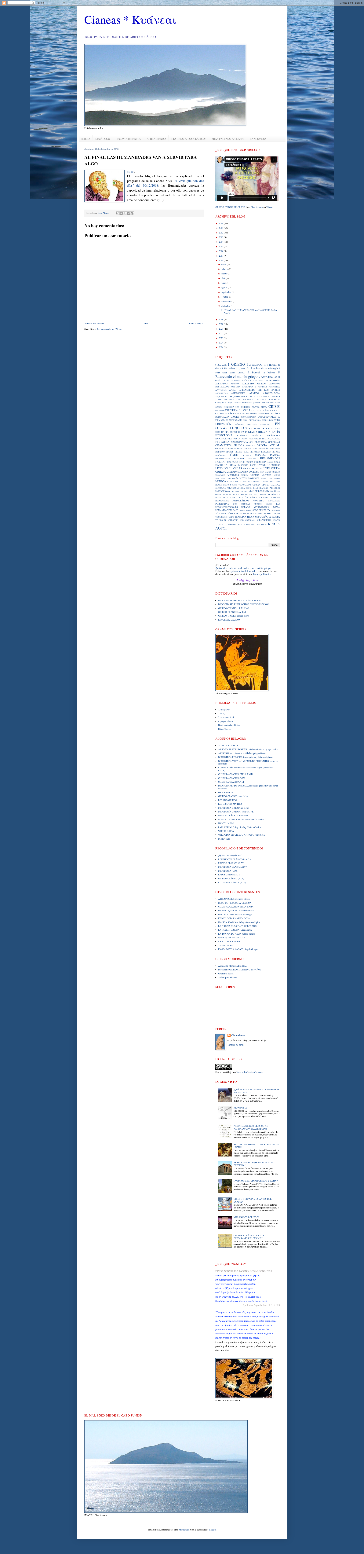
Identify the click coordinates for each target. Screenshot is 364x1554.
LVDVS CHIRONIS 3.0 (229, 874)
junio (224, 282)
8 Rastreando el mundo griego (247, 374)
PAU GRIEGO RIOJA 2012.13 (247, 494)
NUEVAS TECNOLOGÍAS (240, 485)
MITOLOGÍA (233, 478)
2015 (221, 246)
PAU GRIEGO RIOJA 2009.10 (238, 491)
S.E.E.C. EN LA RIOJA (229, 941)
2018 (221, 260)
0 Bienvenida (221, 365)
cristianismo (219, 410)
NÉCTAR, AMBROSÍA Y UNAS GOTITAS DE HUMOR (256, 1145)
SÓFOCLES (233, 513)
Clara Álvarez (257, 206)
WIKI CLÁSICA (226, 830)
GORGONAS (274, 442)
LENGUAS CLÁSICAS (228, 468)
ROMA (276, 506)
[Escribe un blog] (121, 213)
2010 (221, 223)
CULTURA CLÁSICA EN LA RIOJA (235, 773)
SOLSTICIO (244, 513)
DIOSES (235, 416)
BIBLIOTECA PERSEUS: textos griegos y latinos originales (245, 756)
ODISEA (256, 484)
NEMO (226, 485)
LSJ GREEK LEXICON (229, 619)
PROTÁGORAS (274, 501)
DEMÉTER (275, 413)
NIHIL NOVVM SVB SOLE (231, 937)
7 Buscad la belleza (261, 372)
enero (224, 264)
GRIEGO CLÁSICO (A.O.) (231, 878)
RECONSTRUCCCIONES (226, 507)
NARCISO (237, 481)
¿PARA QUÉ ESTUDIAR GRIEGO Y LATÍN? (256, 1180)
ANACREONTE (249, 386)
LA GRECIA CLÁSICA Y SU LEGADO (237, 925)
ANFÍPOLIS (262, 387)
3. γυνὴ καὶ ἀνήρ (226, 717)
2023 (221, 337)
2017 (221, 255)
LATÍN (253, 465)
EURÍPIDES (257, 435)
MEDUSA (254, 475)
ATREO (238, 399)
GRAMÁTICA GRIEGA (229, 445)
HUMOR (220, 462)
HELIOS (238, 452)
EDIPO (277, 420)
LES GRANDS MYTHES (230, 803)
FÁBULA (236, 439)
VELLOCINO (233, 520)
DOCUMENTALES (267, 416)
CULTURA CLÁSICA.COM (231, 777)
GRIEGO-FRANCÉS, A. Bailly (232, 611)
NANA (229, 481)
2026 (221, 347)
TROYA (250, 516)
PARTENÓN (274, 488)
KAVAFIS (219, 465)
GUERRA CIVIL (241, 448)
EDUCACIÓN (223, 424)
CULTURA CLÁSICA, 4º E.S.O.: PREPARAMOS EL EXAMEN (249, 1236)
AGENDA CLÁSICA (228, 745)
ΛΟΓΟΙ (221, 528)
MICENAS (266, 475)
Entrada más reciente (94, 323)
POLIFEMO (264, 497)
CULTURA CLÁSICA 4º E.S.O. (230, 413)
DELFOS (265, 413)
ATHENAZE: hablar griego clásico (234, 898)
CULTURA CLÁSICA (237, 410)
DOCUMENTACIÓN (248, 417)
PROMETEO (258, 500)
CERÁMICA (274, 399)
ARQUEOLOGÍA (271, 392)
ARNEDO (254, 392)
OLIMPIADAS (220, 488)
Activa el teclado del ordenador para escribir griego (243, 568)
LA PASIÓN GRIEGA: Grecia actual (235, 929)
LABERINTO (243, 465)
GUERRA (229, 448)
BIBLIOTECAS (248, 399)
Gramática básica (225, 973)
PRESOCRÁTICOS (240, 500)
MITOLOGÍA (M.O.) (228, 870)
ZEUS (253, 524)
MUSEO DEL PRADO (270, 478)
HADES (229, 451)
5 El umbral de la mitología (262, 368)
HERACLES (255, 452)
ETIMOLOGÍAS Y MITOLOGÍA (234, 918)
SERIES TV (264, 510)
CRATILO (256, 407)
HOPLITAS (252, 458)
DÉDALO (250, 413)
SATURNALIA (245, 510)
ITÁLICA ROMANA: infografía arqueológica (239, 922)
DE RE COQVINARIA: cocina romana (236, 910)
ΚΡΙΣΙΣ (274, 523)
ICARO (235, 462)
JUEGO (277, 462)
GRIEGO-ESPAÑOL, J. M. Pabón (234, 608)
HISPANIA (247, 455)
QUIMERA (258, 504)
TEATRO (268, 513)
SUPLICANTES (256, 513)
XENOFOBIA (240, 1107)
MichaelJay (184, 1529)
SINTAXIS (276, 510)
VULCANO (219, 524)
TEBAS (277, 513)
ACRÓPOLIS (246, 380)
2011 (221, 227)
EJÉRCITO (239, 424)
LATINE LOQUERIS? (268, 464)
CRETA (264, 407)
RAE (278, 504)
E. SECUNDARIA (234, 420)
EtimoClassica (224, 728)
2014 (221, 241)
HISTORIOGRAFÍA (222, 458)
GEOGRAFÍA (261, 442)
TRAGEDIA (240, 516)
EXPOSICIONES (223, 438)
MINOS (277, 475)
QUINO (269, 504)
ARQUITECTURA (238, 396)
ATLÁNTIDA (229, 399)
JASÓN (270, 462)
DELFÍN (257, 413)
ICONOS (249, 462)
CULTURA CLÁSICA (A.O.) (232, 882)
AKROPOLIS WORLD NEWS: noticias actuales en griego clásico (248, 749)
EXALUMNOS (258, 139)
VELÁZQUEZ (220, 520)
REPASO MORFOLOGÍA (255, 506)
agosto (224, 287)
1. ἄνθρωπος (224, 709)
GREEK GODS (225, 792)
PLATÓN (243, 497)
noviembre (226, 301)
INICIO (85, 139)
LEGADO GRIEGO (227, 799)
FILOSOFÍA (222, 442)
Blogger (212, 1529)
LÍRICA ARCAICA (252, 468)
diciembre (226, 305)
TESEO (230, 516)
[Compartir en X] (125, 213)
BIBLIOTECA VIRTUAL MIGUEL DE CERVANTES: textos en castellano (248, 762)
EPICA (269, 428)
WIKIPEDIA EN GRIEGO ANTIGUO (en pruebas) (242, 834)
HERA (246, 452)
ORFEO (249, 488)
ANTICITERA (274, 387)
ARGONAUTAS (221, 393)
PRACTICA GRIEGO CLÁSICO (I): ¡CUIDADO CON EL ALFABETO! (251, 1127)
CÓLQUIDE (254, 402)
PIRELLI (234, 497)
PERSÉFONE (274, 494)
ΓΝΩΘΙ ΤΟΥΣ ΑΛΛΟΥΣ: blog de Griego (237, 949)
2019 (221, 319)
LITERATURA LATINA (237, 472)
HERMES (276, 452)
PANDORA (258, 488)
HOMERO (239, 458)
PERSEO (218, 497)
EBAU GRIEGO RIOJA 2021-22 (255, 420)
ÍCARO (242, 462)
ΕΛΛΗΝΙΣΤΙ (262, 524)
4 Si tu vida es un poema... (234, 368)
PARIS (266, 488)
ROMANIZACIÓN (223, 510)
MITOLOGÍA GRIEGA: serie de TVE (235, 811)
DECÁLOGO (102, 139)
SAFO (235, 510)
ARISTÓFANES (238, 393)
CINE (229, 402)
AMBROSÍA (235, 387)
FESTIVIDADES (255, 439)
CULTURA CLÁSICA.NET (231, 781)
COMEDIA (264, 402)
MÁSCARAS (220, 475)
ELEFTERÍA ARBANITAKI (259, 424)
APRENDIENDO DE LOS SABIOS (259, 389)
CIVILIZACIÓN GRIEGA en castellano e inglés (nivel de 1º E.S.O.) (245, 769)
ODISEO (265, 484)
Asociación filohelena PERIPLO (232, 965)
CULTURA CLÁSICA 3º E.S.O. (266, 410)
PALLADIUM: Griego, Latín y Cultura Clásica (239, 827)
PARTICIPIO (221, 491)
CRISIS (274, 406)
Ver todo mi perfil (235, 1044)
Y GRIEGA (230, 524)
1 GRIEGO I (238, 364)
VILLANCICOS (264, 520)
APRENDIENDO (156, 139)
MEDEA (244, 475)
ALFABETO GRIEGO (254, 383)
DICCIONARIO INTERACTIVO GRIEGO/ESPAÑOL (243, 604)
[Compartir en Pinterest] (132, 213)
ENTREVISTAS (256, 428)
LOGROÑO (254, 472)
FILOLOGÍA (274, 438)
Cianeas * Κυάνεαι (130, 19)
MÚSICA (220, 481)
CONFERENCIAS (231, 407)
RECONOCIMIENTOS (128, 139)
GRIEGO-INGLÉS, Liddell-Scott (233, 615)
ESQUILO (235, 431)
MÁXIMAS (233, 474)
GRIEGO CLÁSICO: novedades (233, 795)
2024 (221, 342)
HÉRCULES (266, 452)
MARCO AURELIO (272, 472)
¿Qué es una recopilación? (230, 855)
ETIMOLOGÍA (223, 435)
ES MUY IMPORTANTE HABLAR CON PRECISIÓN (253, 1164)
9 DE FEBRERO (231, 380)
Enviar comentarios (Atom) (109, 328)
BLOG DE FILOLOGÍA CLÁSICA (234, 902)
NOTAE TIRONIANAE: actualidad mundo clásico (241, 819)
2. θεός (221, 713)
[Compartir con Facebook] (128, 213)
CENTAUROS (261, 399)
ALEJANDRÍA (273, 380)
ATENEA (219, 399)
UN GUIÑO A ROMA (267, 516)
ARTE (252, 396)
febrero (224, 268)
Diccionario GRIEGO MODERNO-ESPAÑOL (239, 969)
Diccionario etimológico (229, 724)
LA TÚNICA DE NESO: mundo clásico (236, 933)
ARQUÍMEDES (221, 396)
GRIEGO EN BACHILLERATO (230, 206)
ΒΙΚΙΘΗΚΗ (224, 838)
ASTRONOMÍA (263, 396)
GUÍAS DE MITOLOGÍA (258, 448)
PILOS (225, 497)
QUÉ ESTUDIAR (241, 504)
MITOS (243, 478)
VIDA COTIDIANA (248, 520)
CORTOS (245, 406)
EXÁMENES (273, 435)
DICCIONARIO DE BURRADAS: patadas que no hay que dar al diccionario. (248, 787)
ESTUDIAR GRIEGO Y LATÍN (260, 432)
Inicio (146, 323)
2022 (221, 333)
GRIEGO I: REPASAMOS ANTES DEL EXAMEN (252, 1200)
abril (223, 278)
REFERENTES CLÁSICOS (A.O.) (234, 859)
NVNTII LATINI (226, 823)
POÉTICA (253, 497)
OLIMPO (230, 488)
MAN (262, 472)
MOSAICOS (253, 478)
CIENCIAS (220, 402)
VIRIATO (276, 520)
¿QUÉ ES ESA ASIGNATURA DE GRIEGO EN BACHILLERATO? (256, 1091)
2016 (221, 250)
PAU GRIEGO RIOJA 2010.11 (263, 491)
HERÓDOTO (220, 455)
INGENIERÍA (260, 462)
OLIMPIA (275, 484)
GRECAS (250, 445)
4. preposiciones (225, 721)
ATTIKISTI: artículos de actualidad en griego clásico (241, 753)
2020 (221, 323)
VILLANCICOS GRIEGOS (247, 1217)
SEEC (255, 510)
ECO (271, 420)
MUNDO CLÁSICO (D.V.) (231, 862)
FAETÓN (244, 439)
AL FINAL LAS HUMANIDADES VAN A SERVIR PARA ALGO (249, 311)
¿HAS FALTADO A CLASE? (228, 139)
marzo (224, 273)
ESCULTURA (222, 431)
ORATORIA (239, 488)
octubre (225, 296)
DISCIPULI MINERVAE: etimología (235, 914)
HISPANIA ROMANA (267, 454)
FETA (264, 439)
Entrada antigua (196, 323)
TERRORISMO (221, 517)
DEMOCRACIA (222, 417)
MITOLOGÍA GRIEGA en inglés (233, 807)
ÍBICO (229, 462)
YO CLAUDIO (244, 524)
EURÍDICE (242, 435)
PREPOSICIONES (222, 501)
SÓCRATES (220, 513)
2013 (221, 237)
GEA (251, 442)
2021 (221, 328)
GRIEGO (219, 448)
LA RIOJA (230, 464)
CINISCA (236, 402)
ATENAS (276, 396)
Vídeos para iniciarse (227, 977)
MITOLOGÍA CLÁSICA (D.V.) (233, 866)
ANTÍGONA (221, 390)
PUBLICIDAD (222, 503)
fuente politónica (262, 574)
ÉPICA (277, 428)
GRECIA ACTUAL (268, 445)
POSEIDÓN (275, 497)
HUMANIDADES (270, 458)
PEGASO (263, 494)
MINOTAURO (220, 478)
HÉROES (234, 455)
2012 (221, 232)
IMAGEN (130, 172)
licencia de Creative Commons (250, 1072)
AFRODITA (258, 380)
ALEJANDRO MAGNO (227, 383)
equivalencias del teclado (243, 571)
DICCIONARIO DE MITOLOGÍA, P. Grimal (239, 600)
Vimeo (269, 206)
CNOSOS (245, 402)
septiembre (226, 292)
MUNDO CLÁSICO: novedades (233, 815)
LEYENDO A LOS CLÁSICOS (188, 139)
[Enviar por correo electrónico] (118, 213)
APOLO (232, 390)
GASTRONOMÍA (239, 441)
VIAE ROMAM (225, 945)
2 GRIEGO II (257, 364)
